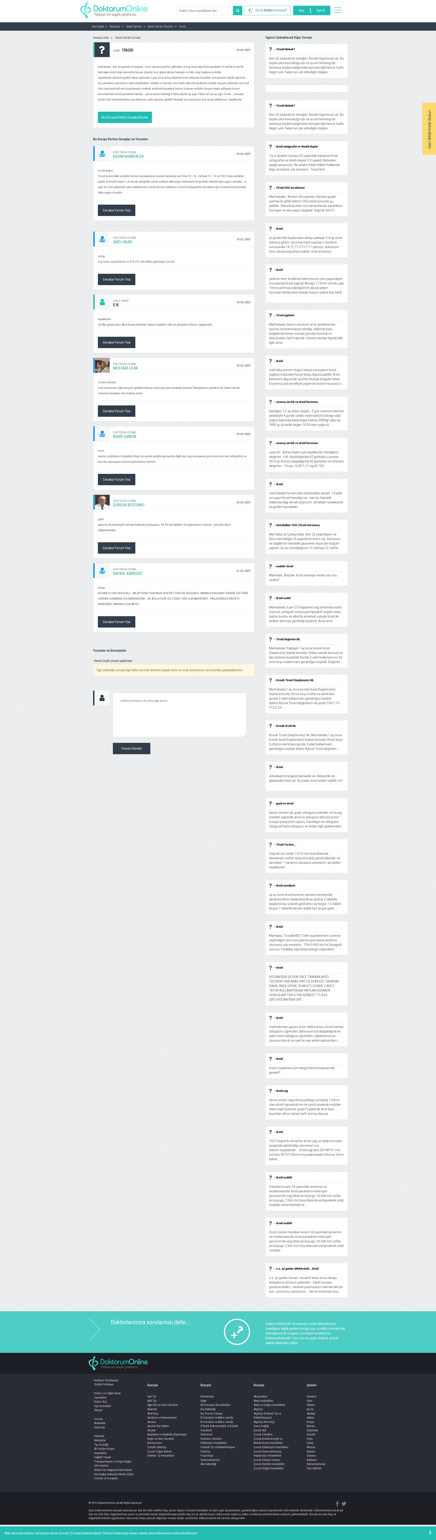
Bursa (310, 1409)
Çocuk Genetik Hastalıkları (269, 1464)
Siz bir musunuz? (271, 10)
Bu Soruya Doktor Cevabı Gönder (125, 117)
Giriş (301, 10)
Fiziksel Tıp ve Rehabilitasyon (218, 1447)
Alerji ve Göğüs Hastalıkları (269, 1405)
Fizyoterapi (207, 1455)
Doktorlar (99, 1427)
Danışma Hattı (101, 37)
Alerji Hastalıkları (263, 1400)
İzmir (309, 1400)
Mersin (311, 1426)
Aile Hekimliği (208, 1464)
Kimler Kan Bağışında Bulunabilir (113, 1470)
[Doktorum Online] (114, 8)
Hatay (310, 1443)
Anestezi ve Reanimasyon (162, 1417)
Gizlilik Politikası (104, 1384)
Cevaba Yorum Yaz (117, 210)
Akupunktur (261, 1396)
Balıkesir (312, 1460)
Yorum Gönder (131, 748)
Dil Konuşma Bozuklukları (215, 1405)
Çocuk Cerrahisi (263, 1434)
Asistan (151, 1422)
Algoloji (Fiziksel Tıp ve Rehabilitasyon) (267, 1415)
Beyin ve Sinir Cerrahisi (160, 1438)
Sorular (98, 1419)
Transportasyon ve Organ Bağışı (112, 1461)
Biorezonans (154, 1443)
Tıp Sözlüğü (101, 1444)
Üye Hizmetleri (102, 1406)
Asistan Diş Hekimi (158, 1426)
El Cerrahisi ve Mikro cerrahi (217, 1417)
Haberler (99, 1436)
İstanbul (311, 1396)
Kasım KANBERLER (128, 156)
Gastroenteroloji (210, 1460)
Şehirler (312, 1385)
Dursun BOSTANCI (128, 504)
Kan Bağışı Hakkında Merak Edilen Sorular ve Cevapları (114, 1476)
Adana (310, 1417)
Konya (310, 1422)
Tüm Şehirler (314, 1468)
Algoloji (258, 1409)
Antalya (311, 1413)
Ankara (311, 1405)
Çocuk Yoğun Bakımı (159, 1451)
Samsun (311, 1455)
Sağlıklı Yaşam (102, 1457)
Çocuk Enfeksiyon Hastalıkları (271, 1447)
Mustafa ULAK (125, 368)
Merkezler (100, 1440)
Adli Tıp (151, 1400)
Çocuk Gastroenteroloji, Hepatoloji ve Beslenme (268, 1453)
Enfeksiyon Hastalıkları (214, 1443)
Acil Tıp (151, 1396)
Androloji (152, 1413)
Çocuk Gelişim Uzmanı (267, 1460)
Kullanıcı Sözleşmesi (106, 1380)
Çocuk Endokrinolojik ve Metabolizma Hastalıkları (268, 1441)
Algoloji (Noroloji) (264, 1422)
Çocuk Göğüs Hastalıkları (269, 1468)
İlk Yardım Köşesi (104, 1448)
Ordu (310, 1438)
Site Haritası (101, 1465)
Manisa (311, 1447)
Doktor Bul (100, 1401)
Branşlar (152, 1385)
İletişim (98, 1410)
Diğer (203, 1400)
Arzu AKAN (122, 241)
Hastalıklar (100, 1397)
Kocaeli (311, 1434)
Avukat (151, 1430)
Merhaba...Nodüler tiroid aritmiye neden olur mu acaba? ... (303, 575)
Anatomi (152, 1409)
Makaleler (100, 1423)
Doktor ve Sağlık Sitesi (107, 1393)
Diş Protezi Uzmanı (212, 1413)
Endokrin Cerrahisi (211, 1438)
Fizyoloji (205, 1451)
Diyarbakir (312, 1430)
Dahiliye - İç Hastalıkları (160, 1455)
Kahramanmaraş (316, 1464)
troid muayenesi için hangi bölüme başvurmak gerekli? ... (302, 1068)
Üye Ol (321, 10)
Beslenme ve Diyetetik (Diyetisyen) (167, 1434)
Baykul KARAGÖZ (127, 573)
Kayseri (311, 1451)
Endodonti (207, 1434)
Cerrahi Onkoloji (156, 1447)
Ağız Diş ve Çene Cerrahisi (162, 1405)
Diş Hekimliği (208, 1409)
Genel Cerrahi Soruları (128, 37)
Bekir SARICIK (124, 436)
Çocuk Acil (260, 1430)
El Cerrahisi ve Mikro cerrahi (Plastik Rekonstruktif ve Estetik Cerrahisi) (219, 1426)
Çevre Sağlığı (261, 1426)
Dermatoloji (207, 1396)
